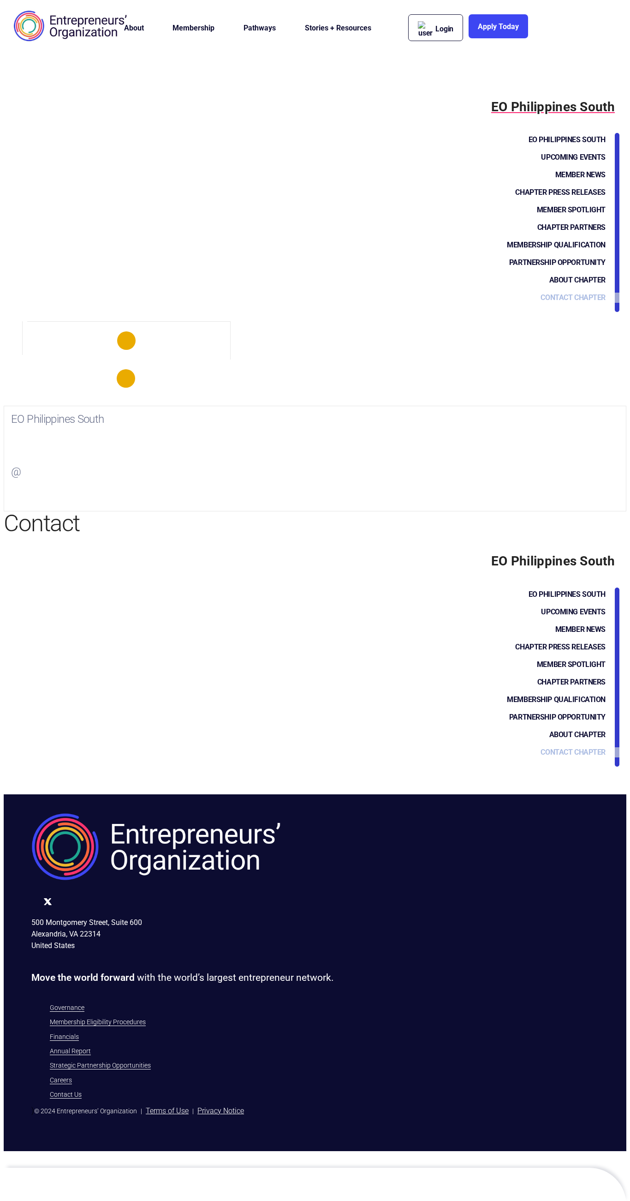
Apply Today (498, 26)
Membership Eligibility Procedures (98, 1022)
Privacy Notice (220, 1110)
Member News (580, 174)
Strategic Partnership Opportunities (100, 1065)
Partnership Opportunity (557, 262)
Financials (64, 1036)
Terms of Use (167, 1110)
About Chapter (577, 280)
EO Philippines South (567, 139)
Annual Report (70, 1051)
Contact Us (66, 1094)
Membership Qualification (556, 244)
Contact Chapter (573, 297)
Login (444, 28)
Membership (193, 28)
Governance (67, 1007)
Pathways (260, 28)
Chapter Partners (571, 227)
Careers (61, 1080)
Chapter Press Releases (560, 192)
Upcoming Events (573, 157)
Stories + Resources (338, 28)
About (134, 28)
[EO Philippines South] (126, 340)
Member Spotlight (571, 209)
